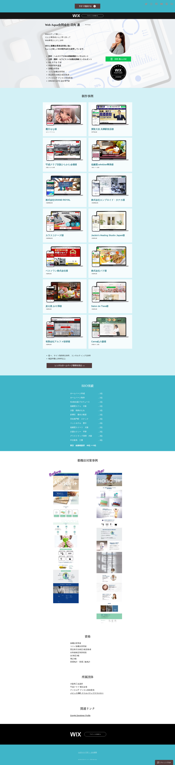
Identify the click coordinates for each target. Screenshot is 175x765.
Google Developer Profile (80, 715)
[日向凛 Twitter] (146, 3)
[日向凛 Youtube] (161, 3)
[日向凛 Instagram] (151, 3)
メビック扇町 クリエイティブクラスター (87, 693)
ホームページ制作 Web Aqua (91, 759)
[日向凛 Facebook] (156, 3)
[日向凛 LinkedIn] (171, 3)
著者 (59, 65)
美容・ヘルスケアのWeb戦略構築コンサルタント (68, 56)
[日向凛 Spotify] (166, 3)
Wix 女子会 (52, 62)
